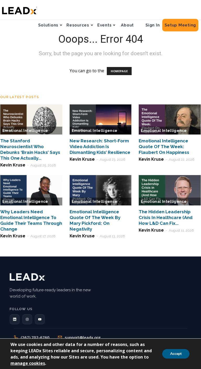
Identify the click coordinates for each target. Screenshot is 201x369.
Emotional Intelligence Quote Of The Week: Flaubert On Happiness (164, 146)
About (127, 25)
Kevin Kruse (12, 165)
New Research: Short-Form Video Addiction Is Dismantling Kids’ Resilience (100, 146)
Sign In (153, 25)
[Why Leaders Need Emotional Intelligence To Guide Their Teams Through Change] (31, 190)
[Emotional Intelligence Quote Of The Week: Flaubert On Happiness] (170, 119)
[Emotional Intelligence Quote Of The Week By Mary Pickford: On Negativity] (101, 190)
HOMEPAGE (119, 71)
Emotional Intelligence (25, 130)
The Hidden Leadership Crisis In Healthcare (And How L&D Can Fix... (166, 217)
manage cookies (27, 363)
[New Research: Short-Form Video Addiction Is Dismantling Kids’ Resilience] (101, 119)
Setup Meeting (180, 25)
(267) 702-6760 (35, 337)
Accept (176, 353)
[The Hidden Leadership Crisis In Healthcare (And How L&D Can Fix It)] (170, 190)
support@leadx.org (82, 337)
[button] (15, 319)
